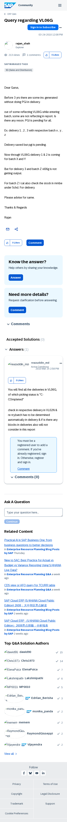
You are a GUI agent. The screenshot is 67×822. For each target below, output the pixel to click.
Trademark (16, 803)
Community (25, 5)
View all (9, 753)
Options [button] (60, 27)
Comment (35, 242)
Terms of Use (50, 784)
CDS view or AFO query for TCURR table (29, 585)
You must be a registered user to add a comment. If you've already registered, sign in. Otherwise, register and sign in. (33, 451)
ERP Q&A (12, 14)
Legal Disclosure (50, 793)
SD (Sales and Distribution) (19, 70)
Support (50, 803)
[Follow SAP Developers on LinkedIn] (43, 773)
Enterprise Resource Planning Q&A (29, 574)
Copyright (16, 793)
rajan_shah (23, 43)
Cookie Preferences (16, 813)
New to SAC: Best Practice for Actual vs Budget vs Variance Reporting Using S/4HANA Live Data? (32, 565)
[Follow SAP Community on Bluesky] (30, 773)
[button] (46, 55)
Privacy (17, 784)
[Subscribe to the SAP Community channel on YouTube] (36, 773)
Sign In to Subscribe (43, 27)
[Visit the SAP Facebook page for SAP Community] (24, 773)
